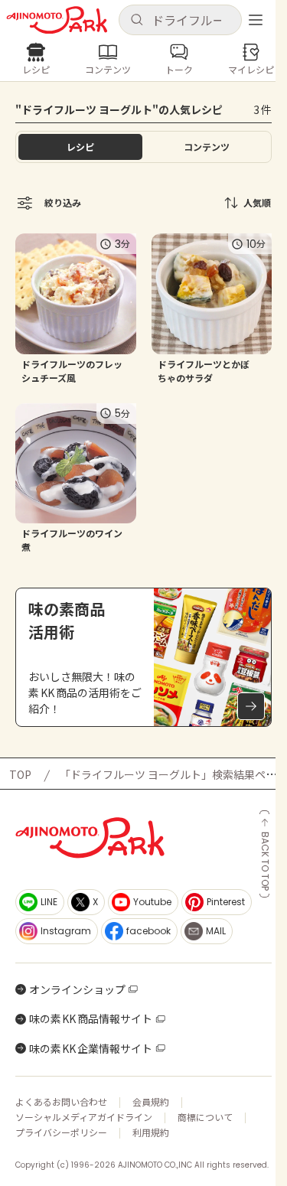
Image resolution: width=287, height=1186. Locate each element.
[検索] (136, 20)
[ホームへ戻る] (57, 20)
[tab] (207, 147)
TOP (20, 774)
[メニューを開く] (255, 20)
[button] (181, 20)
